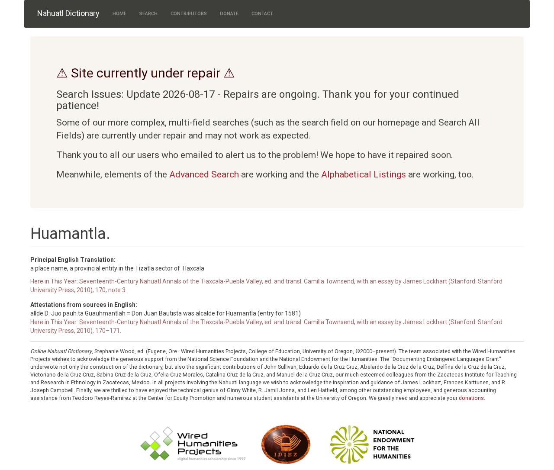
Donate (229, 13)
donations (471, 398)
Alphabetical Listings (363, 174)
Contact (262, 13)
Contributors (189, 13)
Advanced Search (204, 174)
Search (148, 13)
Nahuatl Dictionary (68, 13)
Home (119, 13)
